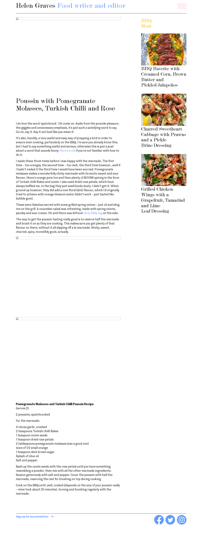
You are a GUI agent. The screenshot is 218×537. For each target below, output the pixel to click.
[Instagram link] (181, 524)
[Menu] (182, 6)
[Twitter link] (170, 524)
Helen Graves (70, 6)
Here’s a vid (67, 150)
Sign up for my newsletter (32, 516)
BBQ (146, 21)
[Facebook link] (159, 524)
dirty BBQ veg (93, 213)
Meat (146, 26)
